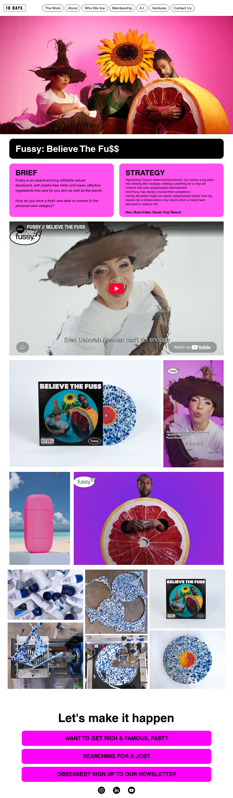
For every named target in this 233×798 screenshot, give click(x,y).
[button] (215, 462)
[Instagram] (101, 790)
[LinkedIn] (116, 790)
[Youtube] (131, 790)
